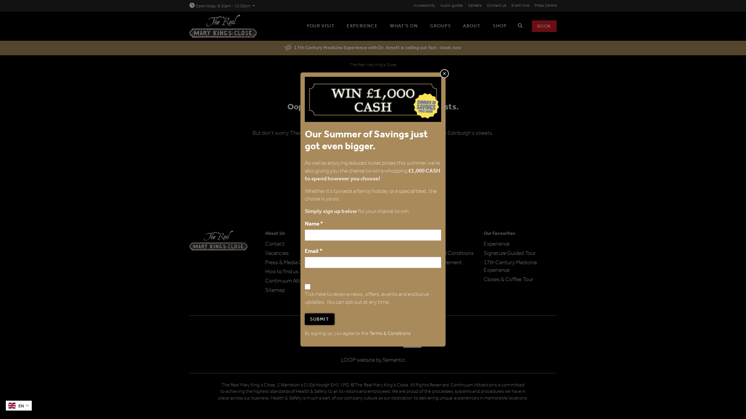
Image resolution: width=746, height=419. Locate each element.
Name (314, 224)
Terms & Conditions (390, 333)
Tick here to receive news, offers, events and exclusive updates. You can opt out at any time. (367, 298)
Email (313, 251)
